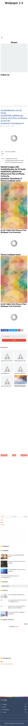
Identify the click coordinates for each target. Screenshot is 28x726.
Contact (2, 524)
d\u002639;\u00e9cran (18, 106)
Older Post (24, 455)
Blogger (17, 626)
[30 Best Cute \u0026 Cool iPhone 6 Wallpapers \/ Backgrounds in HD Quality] (20, 367)
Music (4, 707)
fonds (25, 106)
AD (2, 661)
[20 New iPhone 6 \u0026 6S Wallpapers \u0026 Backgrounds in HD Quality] (7, 355)
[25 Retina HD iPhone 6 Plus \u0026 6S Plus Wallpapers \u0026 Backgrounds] (20, 355)
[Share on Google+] (19, 330)
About (2, 522)
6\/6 (11, 106)
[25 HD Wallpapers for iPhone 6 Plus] (7, 367)
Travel (4, 712)
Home (2, 106)
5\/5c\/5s (6, 106)
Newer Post (4, 455)
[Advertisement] (14, 20)
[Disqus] (14, 407)
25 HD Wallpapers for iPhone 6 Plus (5, 374)
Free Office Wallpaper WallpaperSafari (16, 594)
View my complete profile (7, 664)
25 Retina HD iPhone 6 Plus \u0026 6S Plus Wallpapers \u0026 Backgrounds (20, 386)
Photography (6, 709)
